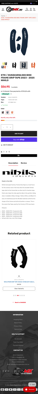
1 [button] (13, 295)
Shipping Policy (18, 319)
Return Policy (18, 323)
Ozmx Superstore (15, 385)
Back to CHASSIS (20, 302)
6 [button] (24, 295)
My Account (18, 339)
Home (3, 16)
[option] (19, 265)
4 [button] (19, 295)
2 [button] (15, 295)
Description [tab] (13, 163)
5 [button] (22, 295)
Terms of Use (18, 329)
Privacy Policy (18, 326)
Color (2, 108)
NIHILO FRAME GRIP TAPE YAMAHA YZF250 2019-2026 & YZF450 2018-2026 (19, 282)
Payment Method (18, 345)
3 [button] (17, 295)
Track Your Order (18, 342)
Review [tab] (24, 163)
